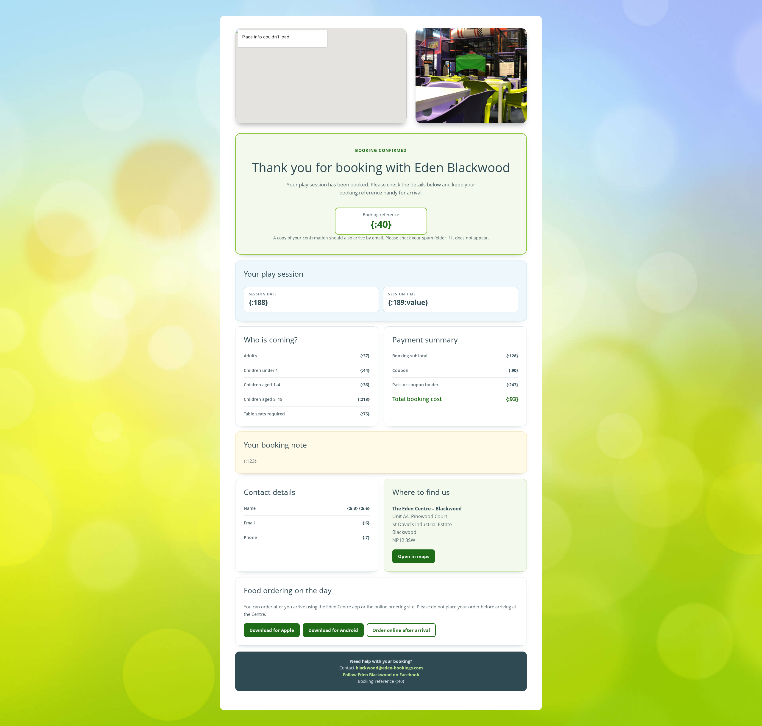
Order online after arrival (401, 630)
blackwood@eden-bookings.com (389, 668)
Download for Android (333, 630)
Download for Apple (271, 630)
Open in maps (413, 556)
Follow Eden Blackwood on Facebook (381, 674)
